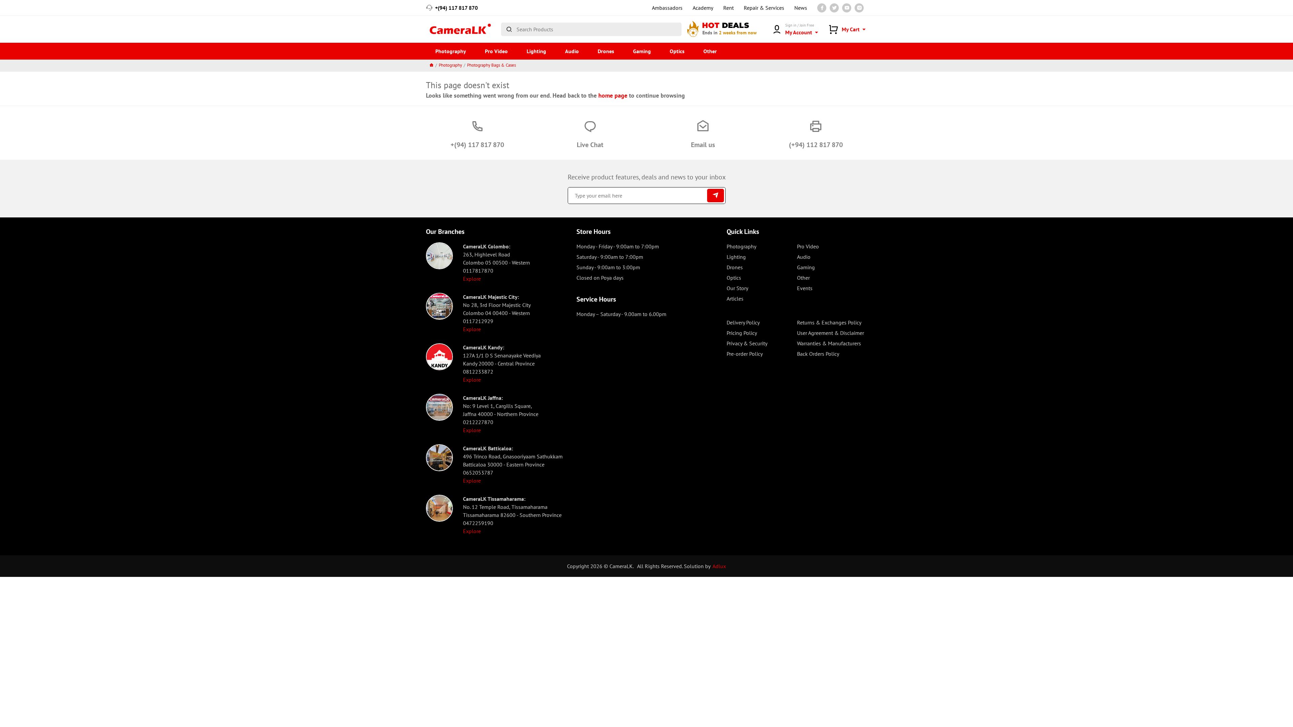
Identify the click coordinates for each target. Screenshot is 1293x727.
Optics (677, 51)
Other (710, 51)
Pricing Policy (742, 333)
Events (805, 288)
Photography (450, 51)
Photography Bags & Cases (491, 65)
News (800, 7)
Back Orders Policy (818, 353)
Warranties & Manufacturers (829, 343)
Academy (703, 7)
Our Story (737, 288)
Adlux (719, 566)
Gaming (642, 51)
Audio (572, 51)
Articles (735, 298)
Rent (728, 7)
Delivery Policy (743, 322)
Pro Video (496, 51)
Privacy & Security (747, 343)
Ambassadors (667, 7)
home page (612, 95)
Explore (472, 278)
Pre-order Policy (745, 353)
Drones (606, 51)
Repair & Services (764, 7)
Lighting (536, 51)
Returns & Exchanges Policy (829, 322)
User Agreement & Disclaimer (830, 333)
